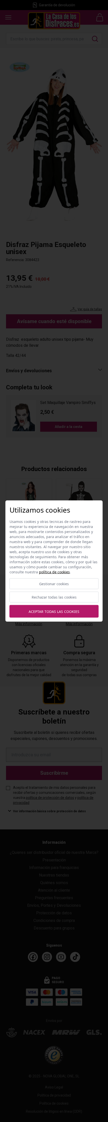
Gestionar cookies (54, 583)
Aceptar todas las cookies (54, 611)
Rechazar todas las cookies (54, 597)
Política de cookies (54, 572)
